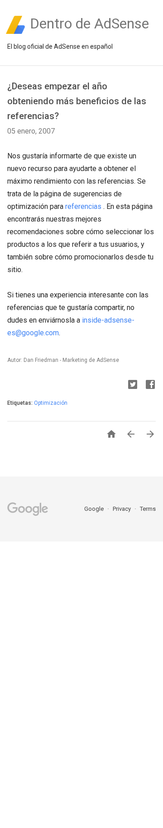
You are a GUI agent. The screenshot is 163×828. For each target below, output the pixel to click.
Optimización (50, 403)
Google (94, 508)
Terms (148, 508)
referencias (84, 206)
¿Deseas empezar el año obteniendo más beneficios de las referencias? (76, 101)
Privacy (122, 508)
